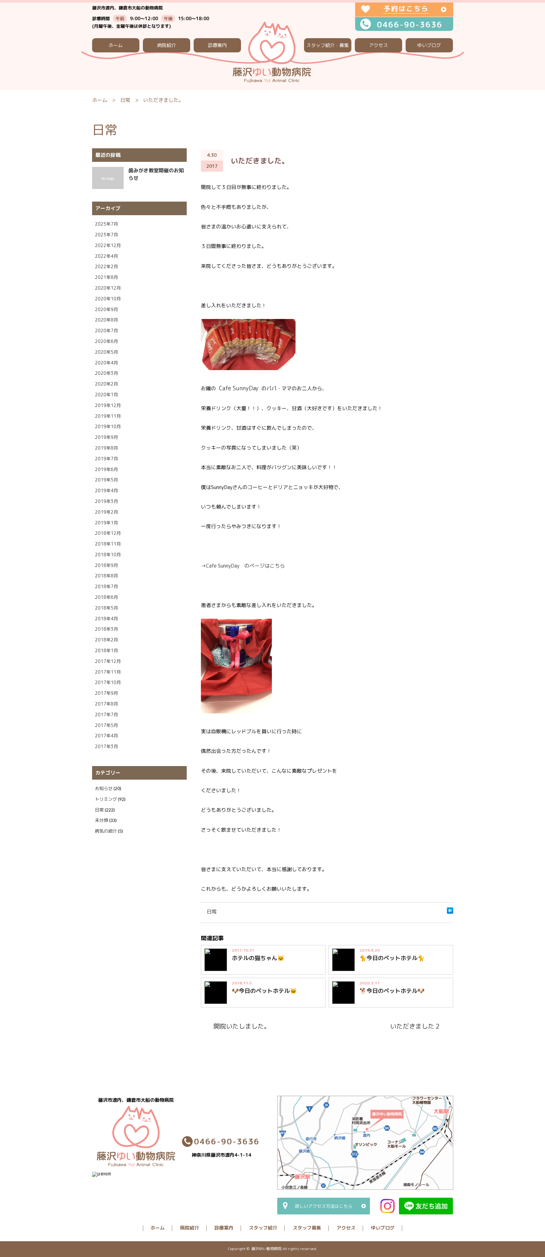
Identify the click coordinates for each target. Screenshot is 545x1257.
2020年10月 (108, 299)
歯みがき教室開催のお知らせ (156, 174)
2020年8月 (106, 320)
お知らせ (104, 788)
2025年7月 (106, 224)
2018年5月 (106, 608)
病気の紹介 (106, 831)
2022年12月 (108, 245)
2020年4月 (106, 363)
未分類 (101, 820)
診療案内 (217, 45)
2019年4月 (106, 490)
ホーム (115, 45)
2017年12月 (108, 661)
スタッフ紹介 (263, 1228)
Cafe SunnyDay (238, 388)
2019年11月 (108, 416)
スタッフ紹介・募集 (327, 45)
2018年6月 (106, 597)
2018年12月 (108, 533)
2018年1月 (106, 650)
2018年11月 (108, 544)
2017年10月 (108, 682)
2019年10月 (108, 426)
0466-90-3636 (409, 24)
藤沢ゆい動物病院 (266, 1248)
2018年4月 (106, 619)
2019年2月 (106, 512)
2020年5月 (106, 352)
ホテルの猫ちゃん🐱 (258, 958)
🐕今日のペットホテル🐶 (392, 991)
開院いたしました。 (242, 1026)
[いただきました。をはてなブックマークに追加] (450, 912)
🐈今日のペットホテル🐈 (392, 958)
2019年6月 (106, 469)
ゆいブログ (429, 45)
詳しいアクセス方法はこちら (323, 1206)
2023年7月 (106, 235)
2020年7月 (106, 330)
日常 (125, 100)
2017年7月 (106, 714)
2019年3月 (106, 501)
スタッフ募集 (307, 1228)
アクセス (378, 45)
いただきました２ (415, 1026)
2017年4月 (106, 736)
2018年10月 (108, 555)
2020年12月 (108, 288)
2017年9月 (106, 693)
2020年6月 (106, 341)
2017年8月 (106, 704)
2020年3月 (106, 373)
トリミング (106, 799)
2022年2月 (106, 266)
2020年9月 (106, 309)
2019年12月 (108, 405)
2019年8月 (106, 448)
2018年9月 (106, 565)
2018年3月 (106, 629)
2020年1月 (106, 395)
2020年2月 (106, 384)
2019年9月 (106, 437)
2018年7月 (106, 586)
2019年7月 (106, 459)
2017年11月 (108, 672)
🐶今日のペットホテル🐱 (264, 991)
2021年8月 (106, 277)
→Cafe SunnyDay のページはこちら (243, 565)
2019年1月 (106, 523)
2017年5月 (106, 725)
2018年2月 (106, 640)
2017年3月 (106, 746)
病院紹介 (166, 45)
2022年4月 (106, 256)
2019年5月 (106, 480)
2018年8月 (106, 576)
